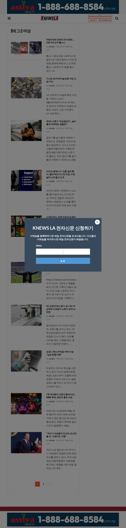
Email (39, 245)
